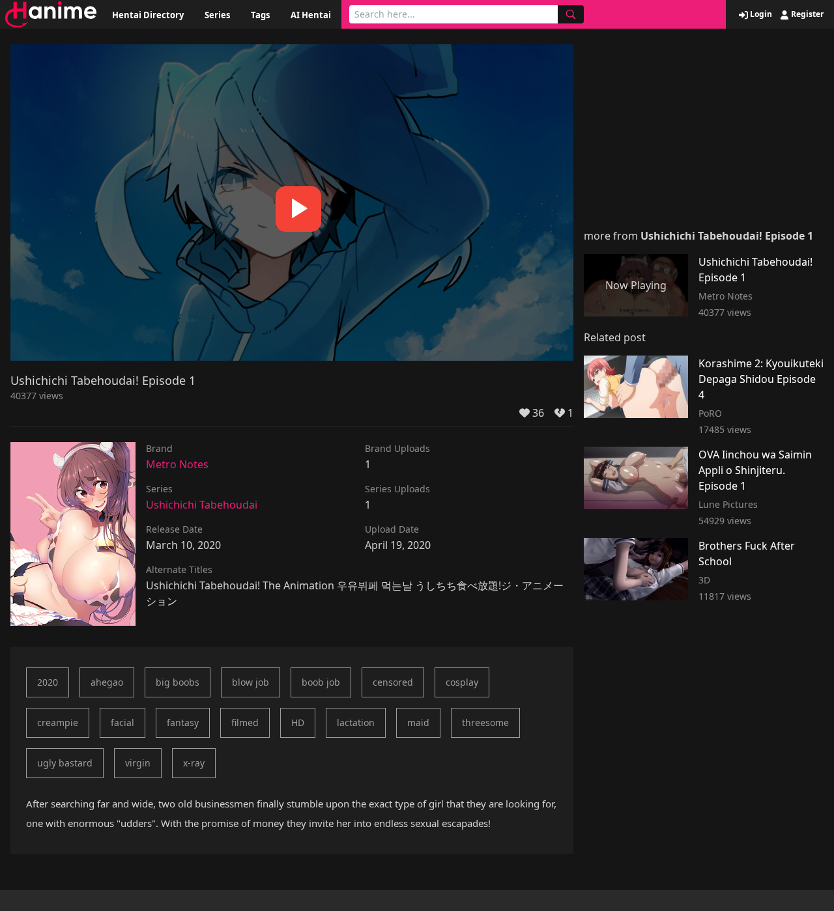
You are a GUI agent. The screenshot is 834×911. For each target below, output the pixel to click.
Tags (260, 15)
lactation (356, 722)
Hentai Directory (148, 15)
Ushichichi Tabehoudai (201, 505)
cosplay (462, 682)
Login (760, 14)
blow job (250, 682)
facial (122, 722)
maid (418, 722)
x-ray (194, 763)
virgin (138, 763)
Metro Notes (177, 464)
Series (217, 15)
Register (806, 14)
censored (393, 682)
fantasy (183, 722)
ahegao (107, 682)
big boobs (177, 682)
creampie (57, 722)
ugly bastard (65, 763)
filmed (245, 722)
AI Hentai (311, 15)
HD (297, 722)
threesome (485, 722)
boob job (321, 682)
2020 (47, 682)
